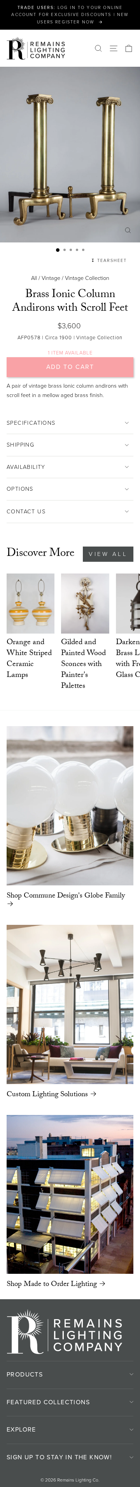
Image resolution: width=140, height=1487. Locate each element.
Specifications (31, 422)
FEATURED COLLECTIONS (48, 1402)
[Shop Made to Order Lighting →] (70, 1194)
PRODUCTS (25, 1374)
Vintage (51, 278)
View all (108, 554)
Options (20, 488)
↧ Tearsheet (109, 260)
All (34, 278)
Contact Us (26, 511)
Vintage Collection (87, 278)
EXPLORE (21, 1429)
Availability (26, 467)
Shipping (20, 444)
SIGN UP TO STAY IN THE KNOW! (59, 1457)
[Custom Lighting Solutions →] (70, 1004)
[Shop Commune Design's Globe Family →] (70, 805)
